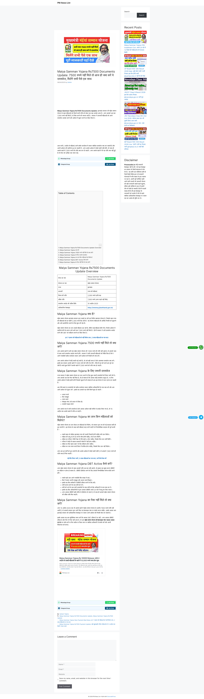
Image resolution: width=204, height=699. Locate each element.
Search (127, 12)
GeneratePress (111, 696)
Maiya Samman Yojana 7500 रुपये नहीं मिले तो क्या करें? (76, 252)
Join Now (111, 158)
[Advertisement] (87, 18)
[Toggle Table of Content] (99, 245)
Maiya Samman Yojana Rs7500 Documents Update (76, 616)
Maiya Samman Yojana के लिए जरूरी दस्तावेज (73, 255)
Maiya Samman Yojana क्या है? (69, 250)
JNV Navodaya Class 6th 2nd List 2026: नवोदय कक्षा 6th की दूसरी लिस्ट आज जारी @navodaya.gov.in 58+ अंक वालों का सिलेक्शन (135, 120)
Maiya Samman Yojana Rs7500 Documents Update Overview (80, 248)
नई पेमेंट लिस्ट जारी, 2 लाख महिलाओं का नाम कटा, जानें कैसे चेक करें (86, 458)
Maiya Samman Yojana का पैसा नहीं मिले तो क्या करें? (75, 262)
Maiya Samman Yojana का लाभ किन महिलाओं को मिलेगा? (76, 257)
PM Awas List (63, 3)
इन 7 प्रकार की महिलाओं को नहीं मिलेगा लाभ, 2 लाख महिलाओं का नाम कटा (86, 337)
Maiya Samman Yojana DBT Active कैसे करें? (74, 260)
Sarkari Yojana (64, 614)
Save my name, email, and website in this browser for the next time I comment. (85, 679)
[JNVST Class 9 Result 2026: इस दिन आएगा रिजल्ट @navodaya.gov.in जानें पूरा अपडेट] (135, 84)
